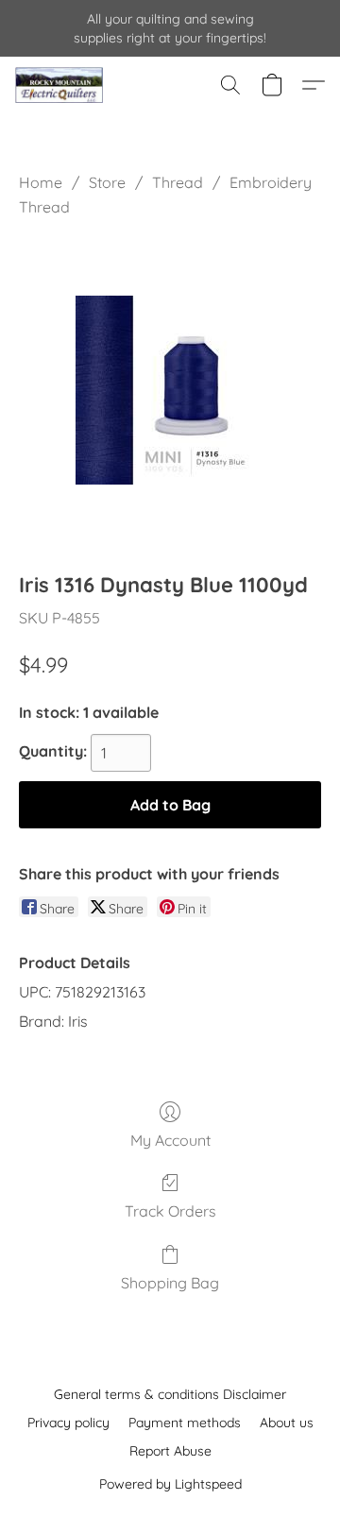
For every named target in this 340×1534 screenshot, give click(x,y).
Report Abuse (170, 1450)
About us (287, 1422)
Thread (177, 182)
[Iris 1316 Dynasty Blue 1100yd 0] (170, 390)
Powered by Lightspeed (170, 1483)
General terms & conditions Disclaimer (170, 1394)
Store (107, 182)
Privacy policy (68, 1422)
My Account (170, 1140)
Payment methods (184, 1422)
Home (40, 182)
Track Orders (170, 1211)
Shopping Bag (170, 1282)
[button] (61, 85)
